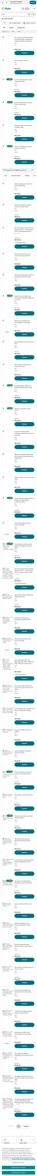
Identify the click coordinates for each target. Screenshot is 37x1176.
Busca (13, 31)
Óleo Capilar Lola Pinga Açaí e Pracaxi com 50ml (22, 365)
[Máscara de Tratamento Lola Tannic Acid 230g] (8, 643)
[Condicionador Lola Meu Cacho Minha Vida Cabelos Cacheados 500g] (8, 548)
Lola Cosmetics (15, 175)
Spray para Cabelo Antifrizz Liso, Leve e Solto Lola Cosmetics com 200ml (23, 687)
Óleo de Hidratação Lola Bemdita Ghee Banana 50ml (23, 595)
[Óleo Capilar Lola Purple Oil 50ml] (8, 799)
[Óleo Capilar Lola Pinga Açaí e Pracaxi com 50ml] (8, 369)
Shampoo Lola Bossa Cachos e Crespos (22, 730)
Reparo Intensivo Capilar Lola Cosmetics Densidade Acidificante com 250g (24, 297)
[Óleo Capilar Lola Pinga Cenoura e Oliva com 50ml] (8, 971)
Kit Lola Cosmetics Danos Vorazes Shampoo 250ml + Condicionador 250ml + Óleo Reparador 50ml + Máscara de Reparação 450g (23, 229)
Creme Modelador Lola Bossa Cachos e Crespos (22, 751)
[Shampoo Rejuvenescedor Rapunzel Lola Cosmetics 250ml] (8, 948)
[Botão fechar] (2, 2)
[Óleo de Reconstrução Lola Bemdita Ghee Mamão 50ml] (8, 843)
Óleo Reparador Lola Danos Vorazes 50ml (24, 342)
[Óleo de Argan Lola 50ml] (8, 64)
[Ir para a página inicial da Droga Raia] (6, 8)
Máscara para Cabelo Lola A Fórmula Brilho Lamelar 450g (22, 1033)
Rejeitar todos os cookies (18, 1167)
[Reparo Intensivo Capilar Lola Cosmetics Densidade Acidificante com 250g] (8, 300)
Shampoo (11, 27)
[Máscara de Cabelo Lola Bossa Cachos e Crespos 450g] (8, 209)
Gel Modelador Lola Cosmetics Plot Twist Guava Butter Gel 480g (24, 709)
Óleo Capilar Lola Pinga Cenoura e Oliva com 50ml (23, 968)
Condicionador (21, 27)
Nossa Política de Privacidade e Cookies (23, 1159)
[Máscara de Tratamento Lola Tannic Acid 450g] (8, 527)
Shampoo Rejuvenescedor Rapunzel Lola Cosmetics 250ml (23, 945)
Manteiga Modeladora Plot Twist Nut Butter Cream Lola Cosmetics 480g (24, 1078)
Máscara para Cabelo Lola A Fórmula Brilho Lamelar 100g (22, 321)
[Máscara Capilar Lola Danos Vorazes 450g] (8, 481)
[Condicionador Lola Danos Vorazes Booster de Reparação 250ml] (8, 864)
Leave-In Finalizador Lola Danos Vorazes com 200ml (23, 147)
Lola (15, 43)
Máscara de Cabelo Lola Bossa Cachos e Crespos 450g (22, 205)
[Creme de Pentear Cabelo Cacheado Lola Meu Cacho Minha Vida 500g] (8, 435)
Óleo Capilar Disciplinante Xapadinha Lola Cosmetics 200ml (23, 1054)
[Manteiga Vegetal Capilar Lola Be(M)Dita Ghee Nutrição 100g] (8, 390)
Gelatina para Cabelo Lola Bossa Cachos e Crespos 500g (23, 1012)
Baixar (33, 2)
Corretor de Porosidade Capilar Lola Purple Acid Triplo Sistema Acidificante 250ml (24, 500)
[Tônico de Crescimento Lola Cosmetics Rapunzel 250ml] (8, 258)
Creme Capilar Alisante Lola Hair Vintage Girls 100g (23, 80)
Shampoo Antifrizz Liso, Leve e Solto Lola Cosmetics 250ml (23, 773)
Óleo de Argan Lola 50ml (21, 60)
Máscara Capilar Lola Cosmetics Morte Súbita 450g (23, 184)
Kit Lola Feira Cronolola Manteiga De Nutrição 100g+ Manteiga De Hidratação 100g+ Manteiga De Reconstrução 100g (23, 39)
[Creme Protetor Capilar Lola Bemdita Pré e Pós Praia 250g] (8, 994)
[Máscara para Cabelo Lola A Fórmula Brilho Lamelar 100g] (8, 325)
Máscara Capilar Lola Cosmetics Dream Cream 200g (23, 103)
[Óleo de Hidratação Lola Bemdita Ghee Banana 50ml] (8, 599)
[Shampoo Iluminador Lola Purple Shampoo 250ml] (8, 820)
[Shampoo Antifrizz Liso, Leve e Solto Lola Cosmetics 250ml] (8, 776)
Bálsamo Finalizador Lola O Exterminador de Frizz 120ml (22, 924)
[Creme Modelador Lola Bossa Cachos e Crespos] (8, 755)
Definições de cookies (18, 1162)
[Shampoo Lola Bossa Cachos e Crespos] (8, 734)
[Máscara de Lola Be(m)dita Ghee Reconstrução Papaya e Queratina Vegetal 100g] (8, 458)
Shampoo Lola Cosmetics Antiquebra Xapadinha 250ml (22, 618)
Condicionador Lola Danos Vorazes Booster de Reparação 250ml (24, 860)
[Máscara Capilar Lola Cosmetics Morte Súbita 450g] (8, 188)
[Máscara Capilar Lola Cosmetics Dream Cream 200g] (8, 106)
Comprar (24, 53)
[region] (18, 1159)
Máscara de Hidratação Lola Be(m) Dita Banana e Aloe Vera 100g (24, 275)
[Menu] (34, 8)
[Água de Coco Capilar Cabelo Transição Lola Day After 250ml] (8, 885)
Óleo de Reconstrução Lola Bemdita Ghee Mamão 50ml (22, 839)
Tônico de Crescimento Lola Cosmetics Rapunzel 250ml (22, 254)
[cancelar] (29, 14)
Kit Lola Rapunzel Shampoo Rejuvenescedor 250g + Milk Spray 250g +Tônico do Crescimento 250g (24, 661)
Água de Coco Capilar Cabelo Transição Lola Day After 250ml (23, 882)
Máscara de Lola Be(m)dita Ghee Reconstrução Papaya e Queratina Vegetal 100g (24, 456)
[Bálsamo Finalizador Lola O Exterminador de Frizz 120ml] (8, 927)
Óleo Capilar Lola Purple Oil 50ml (23, 795)
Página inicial (5, 31)
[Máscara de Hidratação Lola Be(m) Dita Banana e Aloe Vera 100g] (8, 279)
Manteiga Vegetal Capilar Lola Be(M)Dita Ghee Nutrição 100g (23, 386)
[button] (2, 2)
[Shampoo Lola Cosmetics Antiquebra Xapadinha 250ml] (8, 622)
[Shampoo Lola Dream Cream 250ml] (8, 412)
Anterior (11, 1126)
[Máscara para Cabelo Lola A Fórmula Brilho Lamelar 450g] (8, 1036)
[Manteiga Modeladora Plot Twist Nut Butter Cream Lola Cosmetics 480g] (8, 1080)
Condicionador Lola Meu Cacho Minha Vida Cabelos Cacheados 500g (23, 545)
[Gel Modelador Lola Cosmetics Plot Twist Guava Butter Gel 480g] (8, 713)
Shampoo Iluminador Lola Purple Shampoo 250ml (23, 817)
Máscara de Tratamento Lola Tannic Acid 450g (22, 524)
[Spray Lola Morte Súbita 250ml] (8, 908)
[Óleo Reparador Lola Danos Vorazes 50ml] (8, 346)
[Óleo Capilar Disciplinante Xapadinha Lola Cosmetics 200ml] (8, 1057)
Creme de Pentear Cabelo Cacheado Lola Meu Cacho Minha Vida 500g (23, 433)
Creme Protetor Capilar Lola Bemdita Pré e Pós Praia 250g (22, 991)
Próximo (26, 1126)
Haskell (27, 175)
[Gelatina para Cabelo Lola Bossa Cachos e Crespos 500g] (8, 1015)
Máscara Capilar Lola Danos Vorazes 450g (24, 478)
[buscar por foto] (33, 14)
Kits (4, 27)
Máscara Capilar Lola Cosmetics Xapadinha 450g (23, 126)
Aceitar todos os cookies (18, 1172)
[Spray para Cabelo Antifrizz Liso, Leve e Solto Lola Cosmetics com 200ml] (8, 690)
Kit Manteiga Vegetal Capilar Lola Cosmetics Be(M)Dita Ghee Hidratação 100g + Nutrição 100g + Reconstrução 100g (24, 1101)
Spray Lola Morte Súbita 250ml (23, 904)
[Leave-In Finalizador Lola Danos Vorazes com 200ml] (8, 150)
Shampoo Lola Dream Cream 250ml (22, 409)
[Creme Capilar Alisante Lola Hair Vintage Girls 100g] (8, 84)
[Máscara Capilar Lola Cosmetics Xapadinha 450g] (8, 129)
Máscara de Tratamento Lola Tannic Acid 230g (22, 639)
